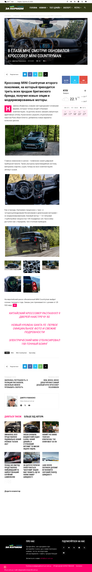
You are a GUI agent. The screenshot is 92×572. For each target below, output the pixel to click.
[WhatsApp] (40, 74)
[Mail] (71, 1)
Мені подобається (67, 77)
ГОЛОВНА (33, 8)
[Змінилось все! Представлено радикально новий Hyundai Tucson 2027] (12, 427)
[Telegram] (78, 1)
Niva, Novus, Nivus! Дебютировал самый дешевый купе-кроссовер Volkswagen (47, 383)
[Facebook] (67, 1)
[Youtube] (86, 1)
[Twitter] (82, 1)
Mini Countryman (21, 353)
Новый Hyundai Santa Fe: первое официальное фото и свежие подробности (34, 328)
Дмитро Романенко (19, 61)
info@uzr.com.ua (46, 558)
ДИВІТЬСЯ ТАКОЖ (12, 416)
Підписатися (84, 76)
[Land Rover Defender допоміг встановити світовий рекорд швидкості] (50, 457)
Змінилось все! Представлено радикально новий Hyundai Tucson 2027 (12, 439)
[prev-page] (5, 481)
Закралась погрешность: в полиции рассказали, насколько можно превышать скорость (16, 383)
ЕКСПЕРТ (67, 8)
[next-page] (9, 481)
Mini (12, 353)
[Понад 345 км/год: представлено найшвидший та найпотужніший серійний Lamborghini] (12, 457)
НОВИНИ (42, 8)
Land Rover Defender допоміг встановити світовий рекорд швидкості (50, 470)
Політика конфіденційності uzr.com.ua (38, 566)
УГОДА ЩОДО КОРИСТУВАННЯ (63, 566)
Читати (75, 76)
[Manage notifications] (5, 567)
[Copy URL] (45, 74)
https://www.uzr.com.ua (27, 401)
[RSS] (74, 1)
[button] (85, 8)
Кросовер (32, 353)
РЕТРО (77, 8)
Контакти (79, 566)
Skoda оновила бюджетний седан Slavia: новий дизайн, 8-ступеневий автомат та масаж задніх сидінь (31, 442)
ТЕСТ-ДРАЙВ (54, 8)
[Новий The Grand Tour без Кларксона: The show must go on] (50, 427)
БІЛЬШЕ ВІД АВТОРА (33, 416)
